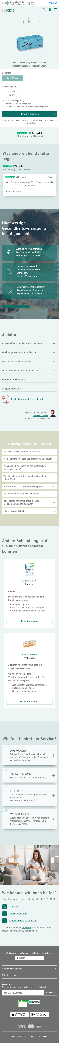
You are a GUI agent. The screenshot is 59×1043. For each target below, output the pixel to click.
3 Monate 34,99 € (12, 93)
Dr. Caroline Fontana (40, 416)
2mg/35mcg (12, 78)
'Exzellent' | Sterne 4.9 (29, 655)
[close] (3, 3)
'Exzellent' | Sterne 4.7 (29, 581)
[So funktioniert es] (53, 755)
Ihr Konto (26, 927)
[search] (44, 10)
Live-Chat (13, 906)
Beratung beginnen (29, 114)
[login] (50, 10)
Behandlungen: (16, 306)
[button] (29, 958)
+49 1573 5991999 (18, 913)
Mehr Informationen (29, 621)
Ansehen (53, 3)
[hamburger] (55, 10)
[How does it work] (53, 775)
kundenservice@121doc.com (23, 920)
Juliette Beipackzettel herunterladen (28, 399)
